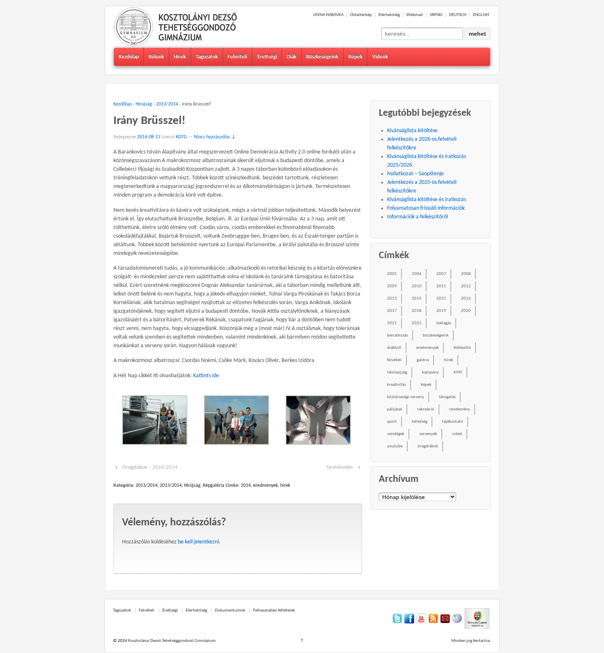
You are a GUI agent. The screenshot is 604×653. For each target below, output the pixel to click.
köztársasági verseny (405, 397)
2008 (466, 274)
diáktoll (394, 348)
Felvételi (237, 57)
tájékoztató (452, 421)
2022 (417, 323)
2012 (466, 286)
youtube (395, 446)
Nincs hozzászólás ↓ (215, 137)
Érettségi (267, 57)
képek (426, 385)
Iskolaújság (397, 372)
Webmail (414, 15)
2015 (441, 298)
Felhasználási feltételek (274, 610)
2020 (466, 311)
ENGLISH (481, 15)
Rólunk (156, 57)
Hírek (180, 57)
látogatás (447, 397)
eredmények (265, 485)
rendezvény (459, 409)
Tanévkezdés (339, 467)
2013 (392, 298)
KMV (458, 372)
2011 (441, 286)
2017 (392, 311)
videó (457, 434)
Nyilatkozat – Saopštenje (415, 174)
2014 (246, 485)
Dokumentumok (230, 610)
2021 (392, 323)
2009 (392, 286)
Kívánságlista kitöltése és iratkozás (426, 200)
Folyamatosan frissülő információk (426, 208)
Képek (355, 57)
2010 (417, 286)
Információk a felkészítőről (417, 217)
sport (392, 421)
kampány (430, 372)
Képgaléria (213, 485)
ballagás (443, 323)
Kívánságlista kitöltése (412, 131)
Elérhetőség (389, 15)
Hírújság (144, 104)
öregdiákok (427, 446)
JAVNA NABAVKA (328, 15)
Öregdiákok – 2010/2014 (150, 467)
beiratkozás (397, 335)
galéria (423, 360)
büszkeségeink (436, 335)
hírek (285, 485)
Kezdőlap (129, 57)
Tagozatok (207, 57)
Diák (291, 57)
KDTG (181, 137)
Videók (380, 57)
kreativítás (396, 385)
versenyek (428, 434)
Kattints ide (206, 376)
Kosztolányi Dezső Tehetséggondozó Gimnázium (171, 641)
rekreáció (425, 409)
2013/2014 (167, 104)
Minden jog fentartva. (471, 641)
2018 (417, 311)
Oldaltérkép (361, 15)
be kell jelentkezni (198, 542)
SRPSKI (436, 15)
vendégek (395, 434)
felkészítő (462, 348)
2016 (466, 298)
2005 (392, 274)
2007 (441, 274)
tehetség (419, 421)
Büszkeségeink (322, 57)
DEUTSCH (457, 15)
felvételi (394, 360)
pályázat (394, 409)
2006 (417, 274)
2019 (441, 311)
